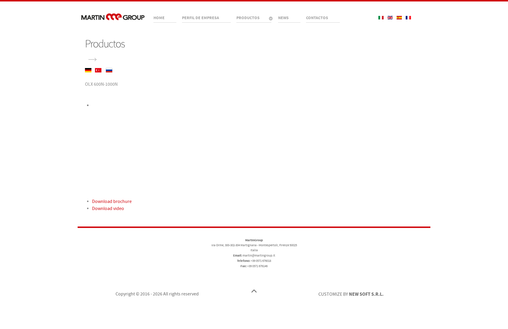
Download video (108, 208)
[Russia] (109, 70)
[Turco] (98, 70)
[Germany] (88, 70)
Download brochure (112, 201)
